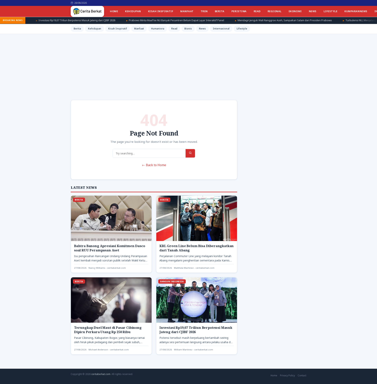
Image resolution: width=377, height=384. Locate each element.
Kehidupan (133, 11)
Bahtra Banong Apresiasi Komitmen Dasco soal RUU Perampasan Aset (109, 248)
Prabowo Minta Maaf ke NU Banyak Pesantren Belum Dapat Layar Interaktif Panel (154, 20)
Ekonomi (295, 11)
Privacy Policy (287, 375)
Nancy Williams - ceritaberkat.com (107, 267)
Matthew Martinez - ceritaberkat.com (194, 267)
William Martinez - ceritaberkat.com (193, 349)
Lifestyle (331, 11)
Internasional (221, 28)
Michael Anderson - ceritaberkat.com (109, 349)
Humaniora (157, 28)
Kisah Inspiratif (160, 11)
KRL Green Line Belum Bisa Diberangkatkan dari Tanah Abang (196, 248)
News (313, 11)
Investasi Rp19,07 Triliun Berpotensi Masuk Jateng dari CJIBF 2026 (55, 20)
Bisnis (188, 28)
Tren (204, 11)
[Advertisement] (188, 63)
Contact (302, 375)
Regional (275, 11)
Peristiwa (239, 11)
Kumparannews (355, 11)
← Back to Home (154, 165)
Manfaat (187, 11)
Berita (219, 11)
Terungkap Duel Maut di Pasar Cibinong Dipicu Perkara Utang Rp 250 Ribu (108, 329)
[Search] (190, 153)
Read (257, 11)
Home (114, 11)
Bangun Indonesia (172, 281)
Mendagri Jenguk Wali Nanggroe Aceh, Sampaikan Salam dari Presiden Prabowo (263, 20)
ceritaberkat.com (100, 374)
